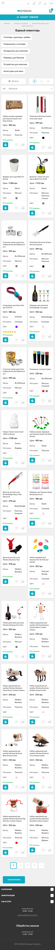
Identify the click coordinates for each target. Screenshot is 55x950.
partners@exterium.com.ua (28, 915)
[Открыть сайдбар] (3, 3)
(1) (15, 331)
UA (51, 3)
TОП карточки (13, 880)
